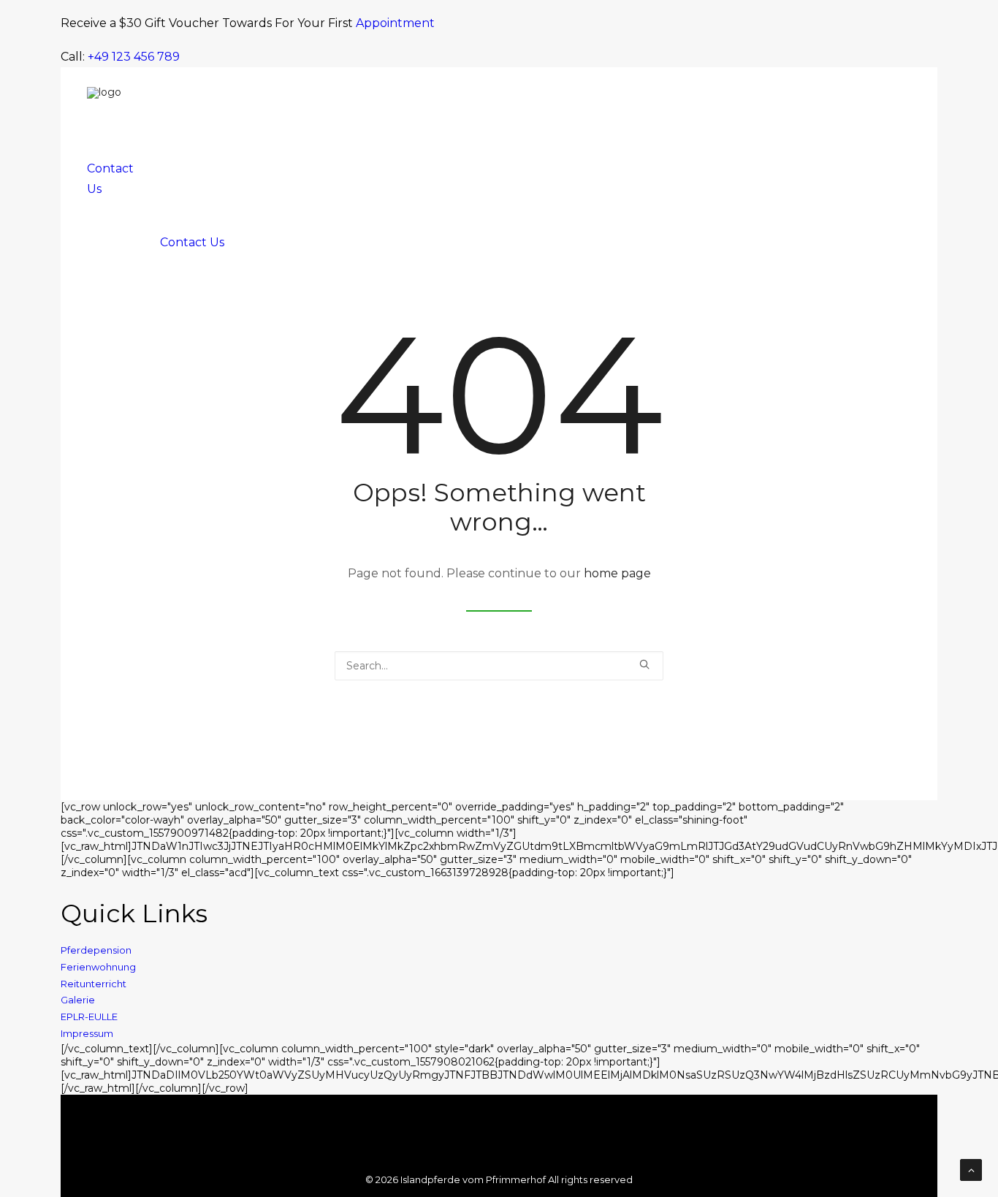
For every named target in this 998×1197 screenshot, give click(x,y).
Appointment (395, 23)
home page (617, 573)
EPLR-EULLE (89, 1016)
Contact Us (192, 242)
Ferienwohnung (98, 967)
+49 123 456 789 (134, 57)
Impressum (87, 1033)
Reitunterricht (93, 983)
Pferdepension (96, 950)
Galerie (78, 1000)
